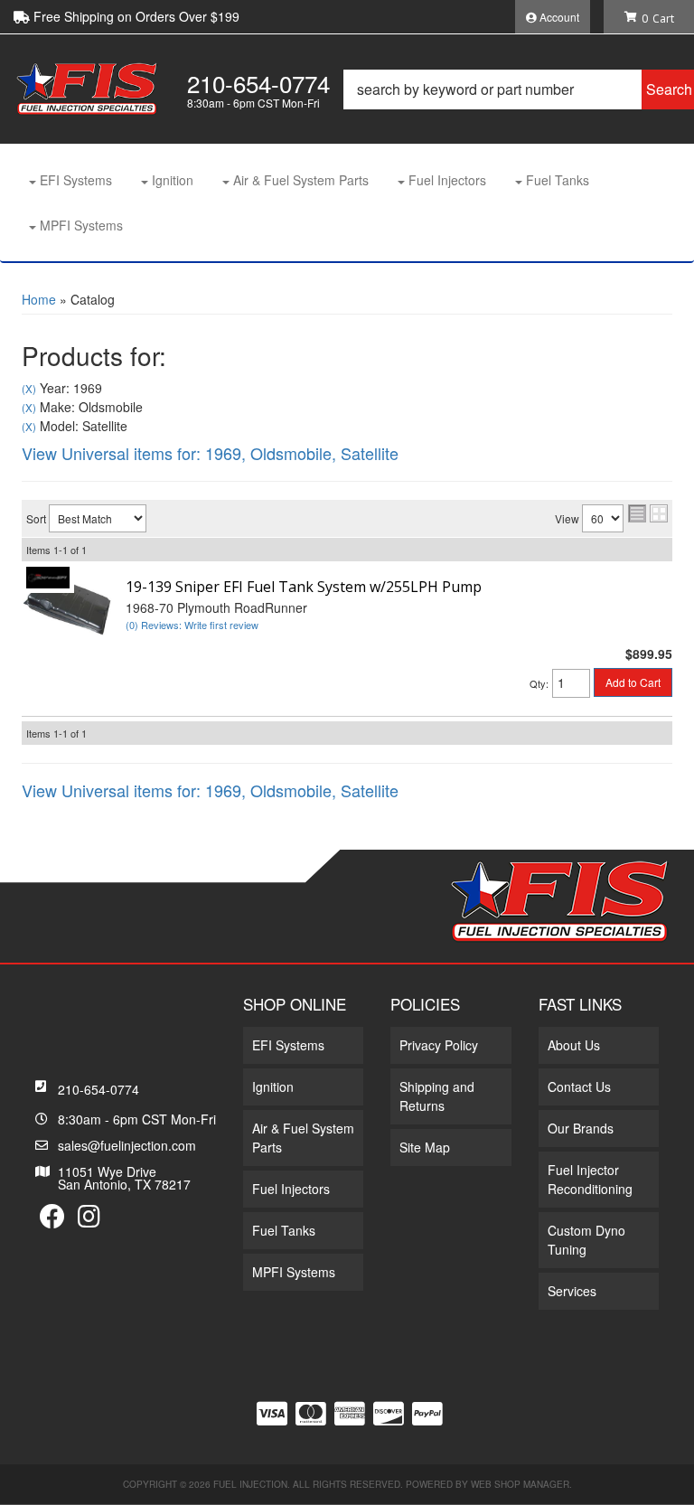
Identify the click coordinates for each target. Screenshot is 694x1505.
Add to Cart (633, 682)
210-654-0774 (98, 1089)
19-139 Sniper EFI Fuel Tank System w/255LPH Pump (304, 587)
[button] (518, 89)
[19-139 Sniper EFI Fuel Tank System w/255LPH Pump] (67, 604)
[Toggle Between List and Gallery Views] (648, 513)
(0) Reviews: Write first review (192, 624)
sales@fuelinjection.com (127, 1145)
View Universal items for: (210, 453)
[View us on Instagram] (89, 1220)
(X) (29, 388)
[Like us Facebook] (52, 1220)
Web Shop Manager (520, 1484)
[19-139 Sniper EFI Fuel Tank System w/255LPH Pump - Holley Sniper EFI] (48, 575)
